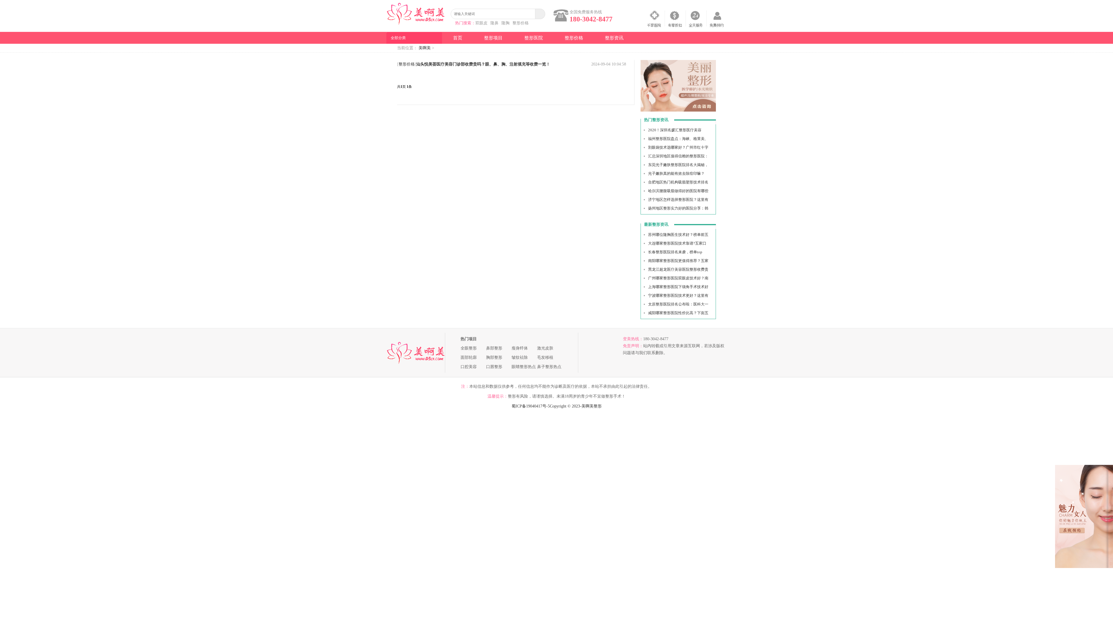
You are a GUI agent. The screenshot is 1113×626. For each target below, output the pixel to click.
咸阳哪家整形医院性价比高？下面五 (678, 313)
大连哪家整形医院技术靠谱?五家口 (677, 243)
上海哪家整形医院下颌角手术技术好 (678, 287)
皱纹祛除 (520, 357)
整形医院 (533, 37)
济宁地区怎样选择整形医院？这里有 (678, 199)
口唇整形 (494, 367)
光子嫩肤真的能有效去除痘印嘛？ (676, 173)
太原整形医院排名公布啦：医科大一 (678, 304)
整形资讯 (614, 37)
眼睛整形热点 (524, 367)
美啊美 (425, 48)
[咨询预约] (678, 110)
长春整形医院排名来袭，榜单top (675, 252)
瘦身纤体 (520, 348)
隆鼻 (494, 23)
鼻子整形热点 (549, 367)
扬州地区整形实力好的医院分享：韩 (678, 208)
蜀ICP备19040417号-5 (531, 406)
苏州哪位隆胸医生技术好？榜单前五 (678, 234)
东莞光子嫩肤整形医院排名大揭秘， (678, 165)
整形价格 (520, 23)
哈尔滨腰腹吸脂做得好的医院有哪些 (678, 191)
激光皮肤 (545, 348)
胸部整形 (494, 357)
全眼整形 (469, 348)
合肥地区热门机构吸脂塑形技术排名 (678, 182)
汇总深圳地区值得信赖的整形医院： (678, 156)
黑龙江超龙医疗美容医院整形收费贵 (678, 269)
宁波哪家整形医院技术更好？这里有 (678, 295)
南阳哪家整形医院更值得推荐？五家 (678, 261)
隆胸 (505, 23)
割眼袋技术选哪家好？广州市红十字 (678, 147)
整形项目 (493, 37)
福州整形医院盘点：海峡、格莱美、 (678, 139)
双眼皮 (481, 23)
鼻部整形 (494, 348)
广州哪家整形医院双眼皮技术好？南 (678, 278)
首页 (457, 37)
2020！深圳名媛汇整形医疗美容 (674, 130)
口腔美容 (469, 367)
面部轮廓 (469, 357)
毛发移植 (545, 357)
